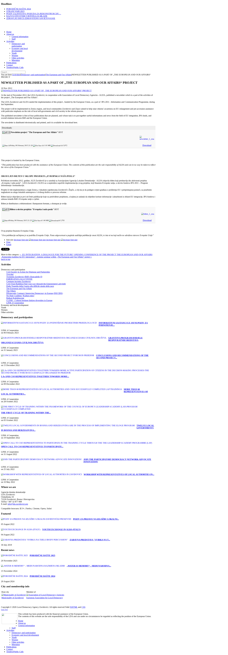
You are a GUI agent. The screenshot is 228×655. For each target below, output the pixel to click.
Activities (16, 75)
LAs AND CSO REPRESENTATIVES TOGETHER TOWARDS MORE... (35, 376)
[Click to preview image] (46, 90)
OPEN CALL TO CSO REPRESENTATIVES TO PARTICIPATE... (32, 446)
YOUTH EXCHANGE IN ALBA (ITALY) (61, 529)
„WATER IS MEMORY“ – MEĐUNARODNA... (89, 566)
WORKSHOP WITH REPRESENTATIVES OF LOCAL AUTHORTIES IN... (119, 474)
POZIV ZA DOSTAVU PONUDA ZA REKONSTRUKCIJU (33, 14)
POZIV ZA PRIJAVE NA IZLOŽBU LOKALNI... (96, 519)
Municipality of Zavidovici (12, 598)
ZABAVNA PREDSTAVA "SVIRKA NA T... (90, 540)
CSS (83, 607)
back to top (5, 259)
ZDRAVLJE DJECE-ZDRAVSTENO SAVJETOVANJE (30, 18)
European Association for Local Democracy (44, 598)
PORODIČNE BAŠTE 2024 (18, 9)
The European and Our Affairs (58, 75)
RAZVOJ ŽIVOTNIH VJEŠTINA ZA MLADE (26, 16)
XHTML (73, 607)
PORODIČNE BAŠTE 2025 (42, 555)
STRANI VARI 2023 (15, 11)
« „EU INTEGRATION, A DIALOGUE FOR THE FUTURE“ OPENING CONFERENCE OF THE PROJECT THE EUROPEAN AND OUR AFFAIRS (86, 254)
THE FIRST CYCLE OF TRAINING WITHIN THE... (26, 413)
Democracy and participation (33, 75)
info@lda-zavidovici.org (18, 504)
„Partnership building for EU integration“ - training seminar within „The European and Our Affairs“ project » (46, 257)
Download (146, 145)
